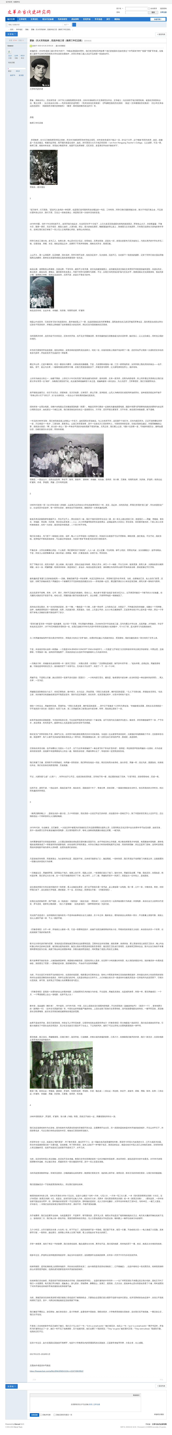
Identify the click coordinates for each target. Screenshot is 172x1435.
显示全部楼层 (60, 46)
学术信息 (98, 19)
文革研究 (22, 19)
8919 (22, 56)
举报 (161, 1380)
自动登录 (153, 8)
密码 (118, 12)
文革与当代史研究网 (6, 30)
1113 (10, 56)
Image (38, 1395)
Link (41, 1395)
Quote (44, 1395)
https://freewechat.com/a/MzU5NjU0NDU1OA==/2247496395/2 (56, 1371)
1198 (16, 56)
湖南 (26, 29)
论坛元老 (11, 62)
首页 (11, 29)
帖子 (66, 25)
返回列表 (162, 34)
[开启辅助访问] (163, 2)
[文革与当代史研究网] (28, 10)
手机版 (148, 1424)
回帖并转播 (46, 1415)
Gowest (10, 46)
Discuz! (17, 1424)
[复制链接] (87, 41)
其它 (108, 19)
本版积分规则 (159, 1414)
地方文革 (11, 19)
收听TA (12, 75)
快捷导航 (157, 19)
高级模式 (136, 1395)
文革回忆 (34, 19)
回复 (34, 1380)
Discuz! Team (18, 1427)
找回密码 (163, 8)
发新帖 (11, 34)
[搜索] (74, 25)
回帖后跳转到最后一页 (64, 1415)
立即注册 (163, 12)
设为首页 (9, 2)
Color (34, 1395)
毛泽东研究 (62, 19)
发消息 (21, 75)
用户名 (118, 8)
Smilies (51, 1395)
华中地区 (19, 29)
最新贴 (117, 19)
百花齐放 (87, 19)
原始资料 (75, 19)
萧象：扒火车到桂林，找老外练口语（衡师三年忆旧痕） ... (52, 29)
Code (48, 1395)
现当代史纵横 (48, 19)
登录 (90, 1404)
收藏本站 (16, 2)
